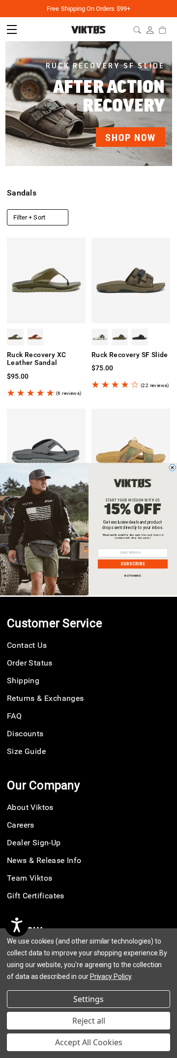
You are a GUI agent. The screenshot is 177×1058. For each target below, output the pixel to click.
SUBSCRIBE (133, 563)
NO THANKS (132, 575)
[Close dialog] (173, 468)
